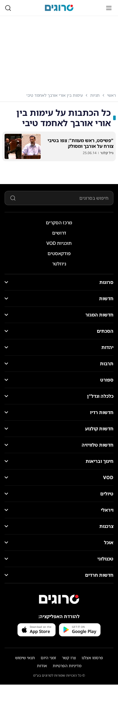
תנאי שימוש (25, 657)
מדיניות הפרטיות (67, 665)
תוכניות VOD (59, 243)
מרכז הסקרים (59, 222)
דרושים (59, 233)
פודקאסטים (59, 253)
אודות (42, 665)
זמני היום (48, 657)
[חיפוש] (8, 8)
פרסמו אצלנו (92, 657)
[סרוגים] (59, 599)
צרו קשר (69, 657)
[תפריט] (109, 8)
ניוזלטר (59, 264)
